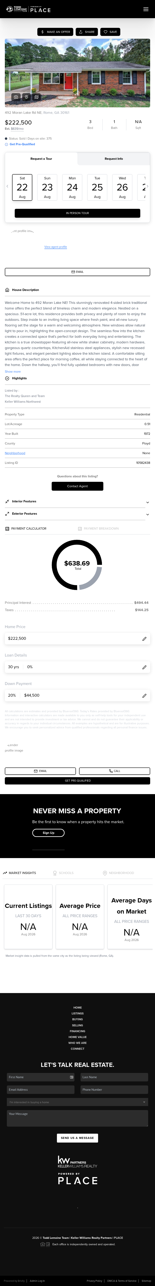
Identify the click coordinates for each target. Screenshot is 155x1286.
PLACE (118, 1238)
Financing (77, 1031)
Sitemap (146, 1281)
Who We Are (77, 1043)
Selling (77, 1025)
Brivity (21, 1281)
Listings (78, 1013)
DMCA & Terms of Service (121, 1281)
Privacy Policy (94, 1281)
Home (77, 1007)
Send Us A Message (77, 1138)
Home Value (78, 1037)
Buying (77, 1019)
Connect (77, 1049)
